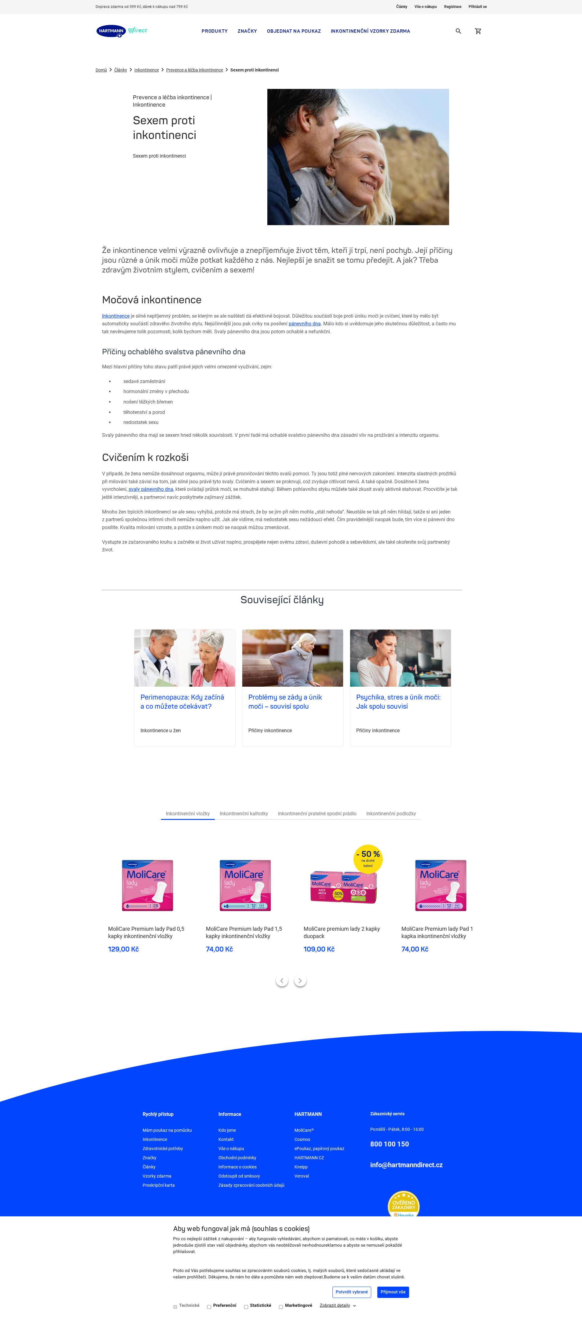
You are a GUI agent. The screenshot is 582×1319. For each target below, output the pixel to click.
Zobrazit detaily (335, 1305)
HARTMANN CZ (309, 1157)
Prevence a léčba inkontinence (194, 70)
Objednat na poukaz (294, 31)
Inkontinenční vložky (188, 814)
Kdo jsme (227, 1130)
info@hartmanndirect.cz (406, 1165)
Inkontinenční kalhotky (244, 814)
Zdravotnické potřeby (163, 1148)
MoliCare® (304, 1130)
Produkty (215, 31)
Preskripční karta (159, 1185)
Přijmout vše (393, 1292)
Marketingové (298, 1305)
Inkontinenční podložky (391, 814)
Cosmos (302, 1139)
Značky (247, 31)
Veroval (302, 1176)
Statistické (260, 1305)
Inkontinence (146, 70)
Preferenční (224, 1305)
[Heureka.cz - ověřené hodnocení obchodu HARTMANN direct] (404, 1206)
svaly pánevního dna (151, 489)
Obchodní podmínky (237, 1157)
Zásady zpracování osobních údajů (251, 1185)
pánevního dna (305, 324)
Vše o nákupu (426, 7)
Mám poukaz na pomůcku (167, 1130)
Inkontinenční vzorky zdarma (370, 31)
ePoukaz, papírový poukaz (319, 1148)
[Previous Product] (282, 980)
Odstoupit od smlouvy (239, 1176)
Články (401, 7)
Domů (101, 70)
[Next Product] (300, 980)
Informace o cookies (237, 1166)
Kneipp (301, 1166)
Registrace (452, 7)
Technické (189, 1305)
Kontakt (226, 1139)
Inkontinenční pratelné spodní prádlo (317, 814)
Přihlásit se (478, 7)
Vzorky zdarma (157, 1176)
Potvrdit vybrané (352, 1292)
